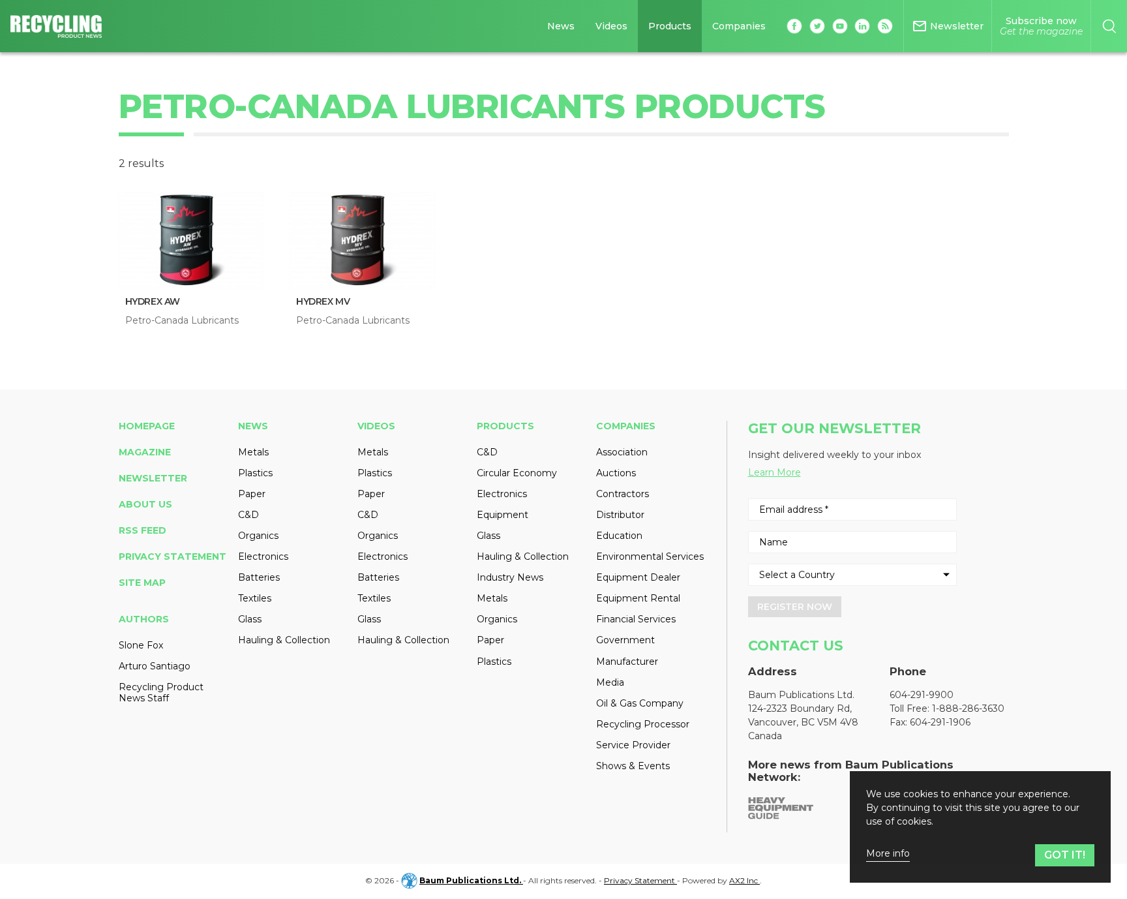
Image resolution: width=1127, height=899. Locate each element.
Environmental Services (650, 556)
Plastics (255, 473)
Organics (258, 535)
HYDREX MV (323, 301)
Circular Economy (517, 473)
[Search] (1109, 26)
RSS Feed (142, 530)
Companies (739, 26)
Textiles (254, 598)
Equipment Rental (638, 598)
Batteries (259, 577)
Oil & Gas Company (640, 703)
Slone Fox (141, 645)
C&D (248, 515)
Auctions (616, 473)
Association (622, 452)
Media (610, 682)
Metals (253, 452)
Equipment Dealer (638, 577)
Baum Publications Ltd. (471, 880)
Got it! (1064, 855)
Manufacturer (627, 661)
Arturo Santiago (154, 666)
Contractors (622, 494)
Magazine (145, 452)
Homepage (147, 426)
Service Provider (633, 745)
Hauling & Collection (284, 640)
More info (888, 853)
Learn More (774, 472)
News (561, 26)
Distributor (620, 515)
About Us (145, 504)
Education (619, 535)
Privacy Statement (172, 556)
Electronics (263, 556)
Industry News (510, 577)
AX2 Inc (744, 880)
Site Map (142, 582)
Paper (251, 494)
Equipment (502, 515)
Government (625, 640)
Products (669, 26)
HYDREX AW (152, 301)
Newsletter (153, 478)
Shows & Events (633, 766)
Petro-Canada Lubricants (182, 320)
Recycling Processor (642, 724)
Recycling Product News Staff (161, 692)
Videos (611, 26)
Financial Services (636, 619)
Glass (250, 619)
